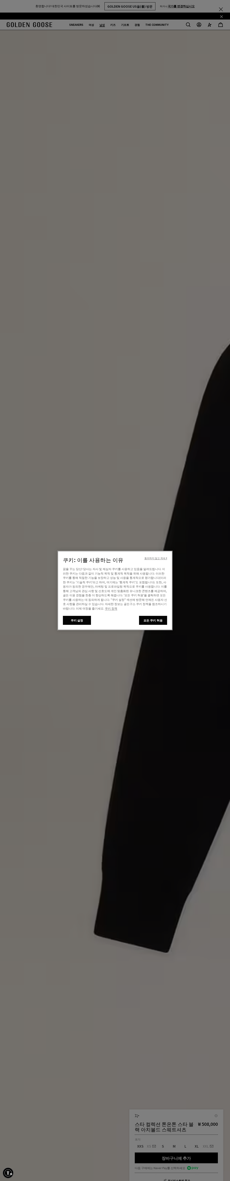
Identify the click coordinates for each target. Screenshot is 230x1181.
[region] (115, 590)
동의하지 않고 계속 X (155, 558)
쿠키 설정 (77, 620)
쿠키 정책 (111, 608)
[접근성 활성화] (8, 1173)
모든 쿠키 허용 (153, 620)
